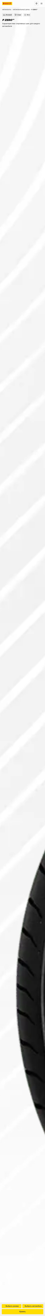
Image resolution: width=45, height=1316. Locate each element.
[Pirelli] (9, 3)
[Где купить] (36, 3)
